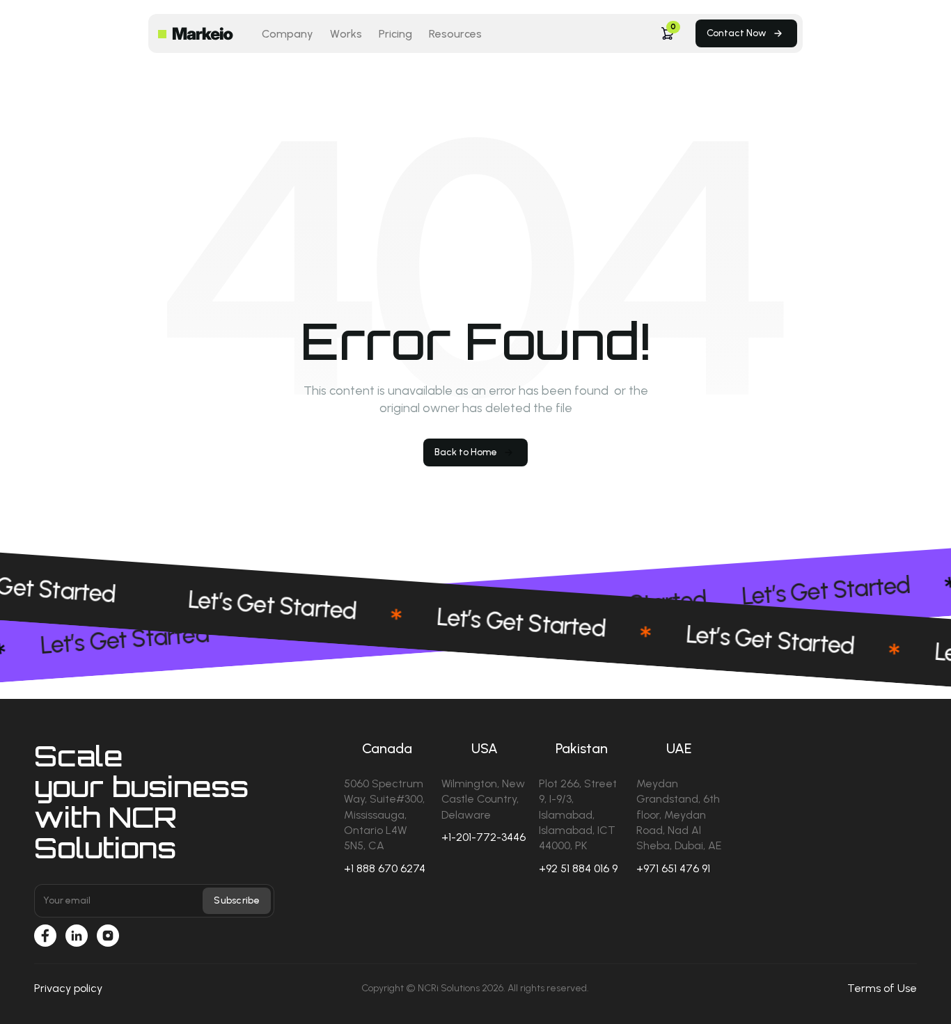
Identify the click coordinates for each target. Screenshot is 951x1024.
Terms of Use (882, 988)
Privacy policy (68, 988)
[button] (668, 33)
